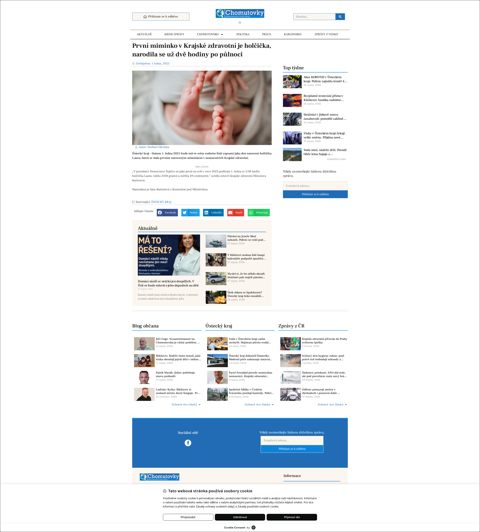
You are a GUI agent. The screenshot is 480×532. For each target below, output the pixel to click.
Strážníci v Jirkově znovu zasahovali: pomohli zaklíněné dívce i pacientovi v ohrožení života (325, 117)
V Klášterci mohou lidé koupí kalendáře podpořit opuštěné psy (246, 257)
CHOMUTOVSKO (208, 34)
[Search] (340, 16)
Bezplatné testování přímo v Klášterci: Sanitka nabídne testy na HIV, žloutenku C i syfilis (323, 98)
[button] (167, 212)
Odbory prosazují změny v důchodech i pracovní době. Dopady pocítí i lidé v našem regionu (320, 391)
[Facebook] (240, 22)
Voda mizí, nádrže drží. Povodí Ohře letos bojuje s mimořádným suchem (325, 152)
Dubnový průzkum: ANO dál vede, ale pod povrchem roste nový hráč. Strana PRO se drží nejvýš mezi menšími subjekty (324, 374)
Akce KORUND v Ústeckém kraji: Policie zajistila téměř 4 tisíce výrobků (324, 79)
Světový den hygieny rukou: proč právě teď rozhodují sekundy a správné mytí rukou (323, 357)
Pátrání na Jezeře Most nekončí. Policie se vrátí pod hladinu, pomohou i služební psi (245, 238)
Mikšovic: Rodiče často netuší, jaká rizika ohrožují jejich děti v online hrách (178, 357)
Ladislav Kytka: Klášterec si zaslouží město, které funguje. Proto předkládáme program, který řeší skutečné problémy (179, 391)
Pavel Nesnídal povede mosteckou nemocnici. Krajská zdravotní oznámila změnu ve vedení (250, 374)
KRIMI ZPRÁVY (174, 34)
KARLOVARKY (293, 34)
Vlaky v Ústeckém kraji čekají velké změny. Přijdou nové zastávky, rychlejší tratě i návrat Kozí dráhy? (324, 135)
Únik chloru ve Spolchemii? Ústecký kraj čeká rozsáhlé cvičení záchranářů (244, 294)
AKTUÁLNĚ (144, 34)
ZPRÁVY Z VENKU (326, 34)
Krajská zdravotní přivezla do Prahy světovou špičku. (324, 340)
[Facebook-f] (188, 443)
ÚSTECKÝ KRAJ (161, 202)
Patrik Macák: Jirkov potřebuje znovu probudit (175, 374)
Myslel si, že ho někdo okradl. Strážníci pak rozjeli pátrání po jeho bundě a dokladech (246, 275)
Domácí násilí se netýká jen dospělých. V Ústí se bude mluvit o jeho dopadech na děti (168, 283)
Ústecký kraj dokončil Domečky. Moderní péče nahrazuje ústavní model (249, 357)
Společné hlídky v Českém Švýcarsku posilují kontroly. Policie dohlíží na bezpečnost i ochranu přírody (251, 391)
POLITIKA (242, 34)
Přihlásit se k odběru (315, 194)
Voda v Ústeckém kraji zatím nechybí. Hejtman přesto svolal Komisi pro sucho (248, 340)
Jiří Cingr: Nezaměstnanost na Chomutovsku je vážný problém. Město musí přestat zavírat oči (176, 340)
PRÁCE (266, 34)
